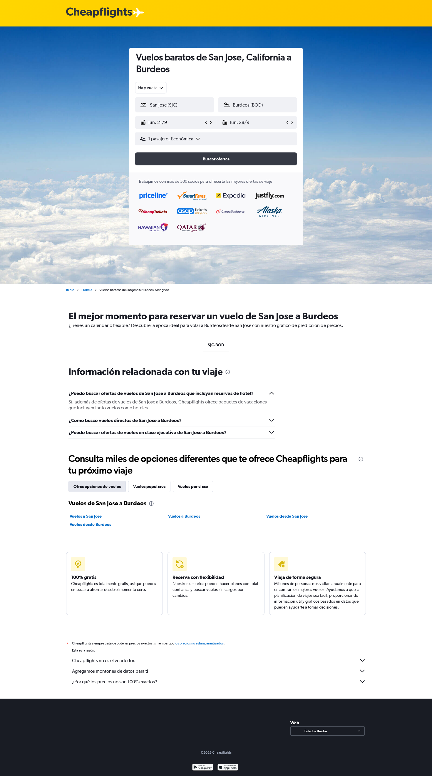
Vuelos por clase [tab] (193, 486)
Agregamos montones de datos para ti (110, 671)
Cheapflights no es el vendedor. (103, 660)
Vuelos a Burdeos (184, 516)
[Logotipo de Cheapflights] (99, 13)
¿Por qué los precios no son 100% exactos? (114, 681)
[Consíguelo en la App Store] (228, 768)
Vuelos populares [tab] (149, 486)
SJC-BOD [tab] (216, 345)
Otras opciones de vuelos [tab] (97, 486)
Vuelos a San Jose (86, 516)
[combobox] (151, 88)
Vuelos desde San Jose (287, 516)
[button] (172, 122)
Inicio (70, 290)
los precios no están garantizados (199, 643)
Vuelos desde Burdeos (90, 524)
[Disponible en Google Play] (203, 768)
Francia (86, 290)
